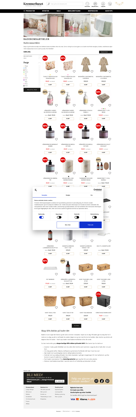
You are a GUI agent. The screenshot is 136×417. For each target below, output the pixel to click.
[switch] (59, 217)
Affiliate (27, 403)
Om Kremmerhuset (30, 399)
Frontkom (78, 411)
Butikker (28, 394)
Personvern (58, 411)
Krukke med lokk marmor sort (68, 176)
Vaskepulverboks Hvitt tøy (85, 244)
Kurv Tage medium (86, 312)
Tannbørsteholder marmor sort (85, 176)
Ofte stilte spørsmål (45, 389)
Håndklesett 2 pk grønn (103, 108)
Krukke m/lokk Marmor (67, 176)
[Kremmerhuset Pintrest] (107, 381)
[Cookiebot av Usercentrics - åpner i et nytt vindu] (95, 190)
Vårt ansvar (29, 392)
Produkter (30, 11)
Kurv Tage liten (50, 312)
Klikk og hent (43, 392)
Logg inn (103, 6)
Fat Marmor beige (103, 210)
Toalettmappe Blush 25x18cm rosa (67, 74)
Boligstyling (43, 399)
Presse (27, 401)
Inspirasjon (93, 11)
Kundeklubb (29, 396)
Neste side (27, 371)
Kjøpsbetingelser (59, 389)
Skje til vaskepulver (103, 246)
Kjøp (50, 84)
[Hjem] (33, 4)
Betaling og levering (60, 394)
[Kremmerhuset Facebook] (102, 381)
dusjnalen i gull (76, 355)
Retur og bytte (58, 396)
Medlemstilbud (74, 11)
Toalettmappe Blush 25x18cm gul (50, 74)
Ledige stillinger (30, 389)
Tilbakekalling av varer (45, 396)
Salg (59, 11)
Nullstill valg (32, 89)
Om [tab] (92, 195)
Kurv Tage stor (68, 312)
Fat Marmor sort (103, 212)
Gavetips (108, 11)
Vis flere (76, 325)
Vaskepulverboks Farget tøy (67, 244)
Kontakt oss (43, 394)
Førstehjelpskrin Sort (103, 312)
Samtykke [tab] (44, 195)
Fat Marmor (50, 279)
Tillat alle (90, 225)
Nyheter (45, 11)
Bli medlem (60, 381)
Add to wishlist (56, 71)
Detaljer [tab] (68, 195)
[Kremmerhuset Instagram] (96, 381)
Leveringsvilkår (58, 392)
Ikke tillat (68, 225)
